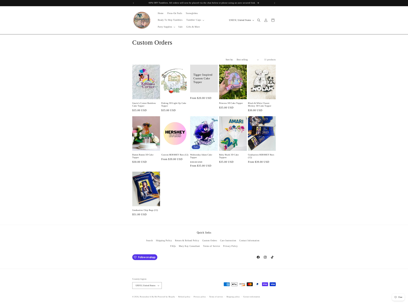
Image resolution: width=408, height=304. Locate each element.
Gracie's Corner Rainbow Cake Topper (144, 104)
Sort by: (229, 59)
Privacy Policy (230, 246)
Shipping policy (233, 297)
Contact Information (249, 240)
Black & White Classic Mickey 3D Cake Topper (259, 104)
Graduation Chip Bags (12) (145, 210)
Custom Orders (209, 240)
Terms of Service (211, 246)
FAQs (173, 246)
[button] (194, 20)
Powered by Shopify (166, 297)
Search (149, 240)
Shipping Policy (164, 240)
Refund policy (184, 297)
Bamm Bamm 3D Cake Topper (142, 156)
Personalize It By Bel (148, 297)
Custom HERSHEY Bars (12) (174, 155)
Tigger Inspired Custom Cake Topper (202, 78)
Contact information (251, 297)
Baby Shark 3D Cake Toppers (229, 156)
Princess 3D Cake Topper (231, 103)
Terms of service (216, 297)
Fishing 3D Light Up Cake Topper (173, 104)
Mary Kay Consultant (189, 246)
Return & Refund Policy (187, 240)
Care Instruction (228, 240)
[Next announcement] (274, 3)
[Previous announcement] (133, 3)
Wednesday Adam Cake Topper (201, 156)
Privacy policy (200, 297)
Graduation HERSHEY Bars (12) (261, 156)
